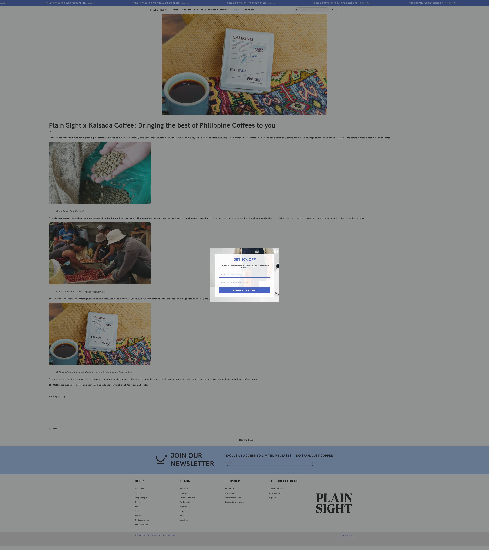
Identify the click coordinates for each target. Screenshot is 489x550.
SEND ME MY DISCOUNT (244, 290)
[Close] (276, 251)
